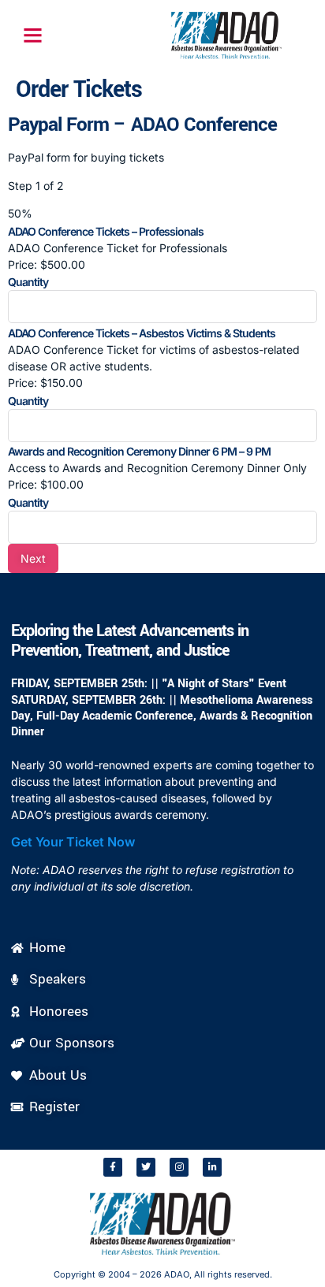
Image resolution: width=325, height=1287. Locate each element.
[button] (32, 35)
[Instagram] (179, 1167)
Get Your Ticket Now (73, 842)
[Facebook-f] (112, 1167)
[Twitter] (145, 1167)
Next (33, 558)
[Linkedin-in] (212, 1167)
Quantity (28, 281)
